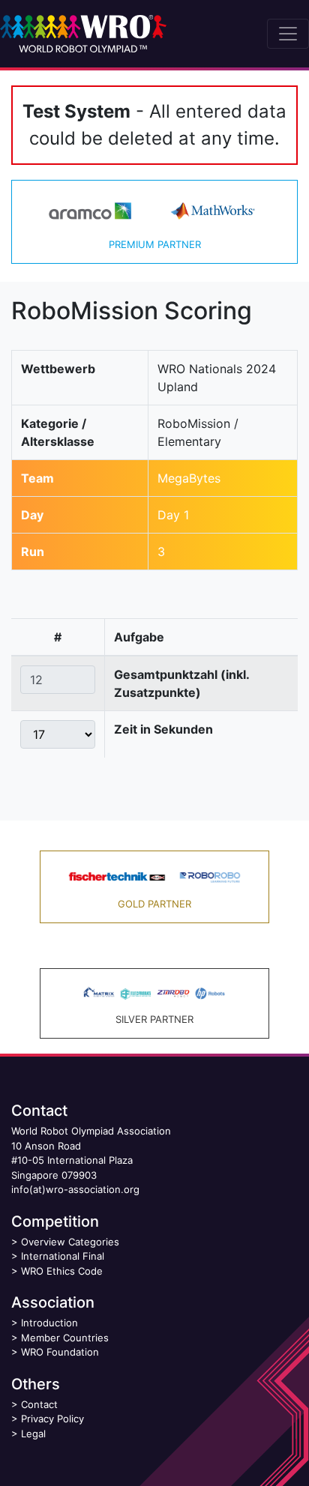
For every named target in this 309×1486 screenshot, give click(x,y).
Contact (39, 1404)
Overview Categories (70, 1242)
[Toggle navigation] (288, 34)
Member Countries (65, 1338)
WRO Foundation (60, 1352)
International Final (62, 1256)
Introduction (49, 1323)
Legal (33, 1434)
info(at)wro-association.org (75, 1189)
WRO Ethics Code (62, 1271)
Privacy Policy (52, 1419)
